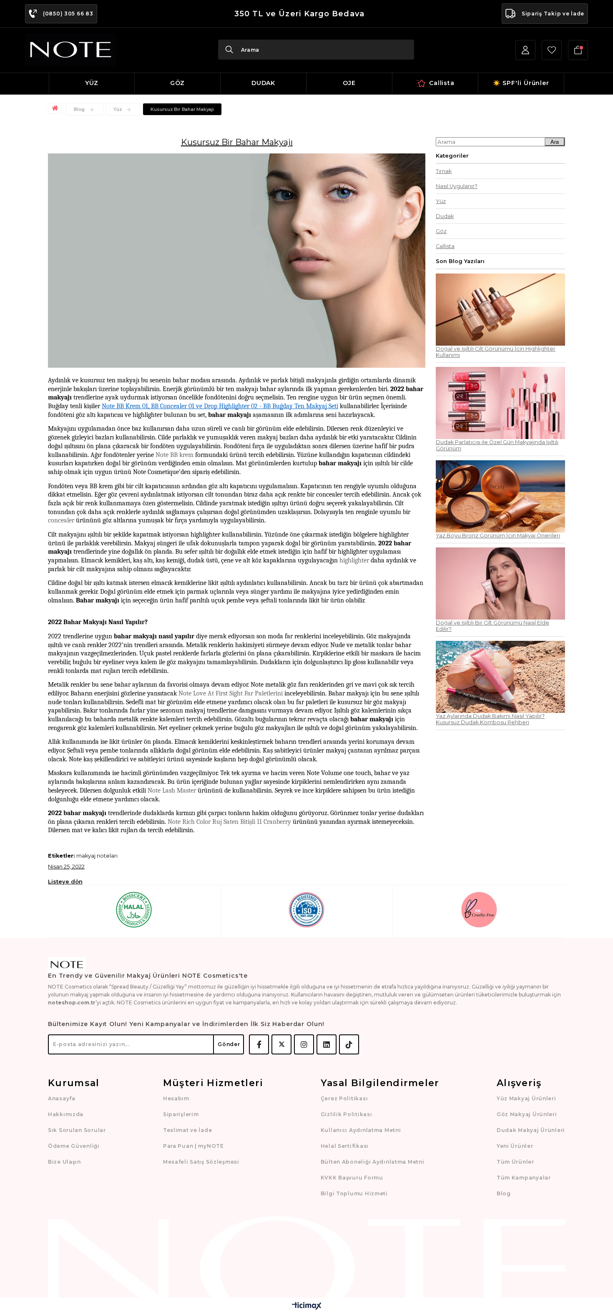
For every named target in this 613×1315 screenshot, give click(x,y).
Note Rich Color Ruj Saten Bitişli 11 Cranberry (229, 822)
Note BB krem (174, 455)
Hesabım (176, 1098)
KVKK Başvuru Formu (352, 1177)
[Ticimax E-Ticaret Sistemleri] (307, 1306)
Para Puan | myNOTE (193, 1146)
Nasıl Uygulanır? (456, 186)
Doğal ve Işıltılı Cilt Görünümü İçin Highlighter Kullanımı (495, 352)
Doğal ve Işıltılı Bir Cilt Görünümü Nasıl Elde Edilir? (492, 626)
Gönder (229, 1044)
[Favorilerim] (552, 50)
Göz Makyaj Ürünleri (527, 1114)
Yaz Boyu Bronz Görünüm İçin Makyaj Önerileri (498, 535)
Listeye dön (65, 881)
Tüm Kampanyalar (524, 1177)
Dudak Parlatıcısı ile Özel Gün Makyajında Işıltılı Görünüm (497, 445)
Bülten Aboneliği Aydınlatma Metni (373, 1162)
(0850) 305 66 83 (68, 13)
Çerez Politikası (344, 1098)
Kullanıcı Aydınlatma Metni (361, 1130)
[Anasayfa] (56, 108)
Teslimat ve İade (187, 1130)
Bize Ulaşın (64, 1162)
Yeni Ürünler (515, 1146)
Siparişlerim (181, 1114)
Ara (554, 142)
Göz (441, 231)
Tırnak (444, 171)
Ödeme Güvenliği (74, 1146)
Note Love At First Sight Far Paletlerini (230, 693)
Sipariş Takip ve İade (553, 13)
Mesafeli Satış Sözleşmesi (201, 1162)
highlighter (354, 560)
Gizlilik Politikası (346, 1114)
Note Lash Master (172, 790)
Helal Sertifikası (345, 1146)
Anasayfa (61, 1098)
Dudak (445, 216)
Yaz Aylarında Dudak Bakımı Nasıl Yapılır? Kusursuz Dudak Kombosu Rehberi (490, 719)
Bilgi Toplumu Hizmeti (354, 1193)
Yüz (441, 201)
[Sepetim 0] (578, 50)
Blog (504, 1193)
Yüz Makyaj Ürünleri (526, 1098)
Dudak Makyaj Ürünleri (531, 1130)
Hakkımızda (65, 1114)
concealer (61, 520)
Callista (445, 246)
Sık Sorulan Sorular (77, 1130)
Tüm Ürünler (515, 1162)
